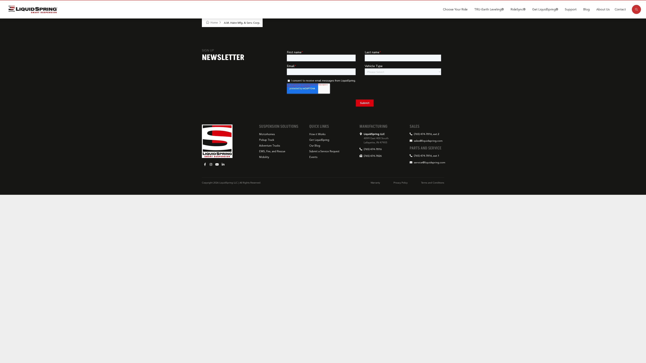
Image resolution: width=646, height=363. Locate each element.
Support (571, 9)
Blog (586, 9)
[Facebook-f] (205, 164)
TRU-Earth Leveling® (489, 9)
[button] (636, 9)
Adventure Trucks (269, 145)
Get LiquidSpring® (545, 9)
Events (313, 157)
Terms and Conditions (432, 182)
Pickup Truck (266, 140)
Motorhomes (267, 134)
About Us (603, 9)
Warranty (375, 182)
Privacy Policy (400, 182)
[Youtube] (217, 164)
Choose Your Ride (455, 9)
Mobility (264, 157)
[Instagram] (211, 164)
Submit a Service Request (324, 151)
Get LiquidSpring (319, 140)
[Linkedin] (223, 164)
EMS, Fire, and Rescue (272, 151)
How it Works (317, 134)
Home (214, 23)
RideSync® (518, 9)
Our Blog (314, 145)
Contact (620, 9)
